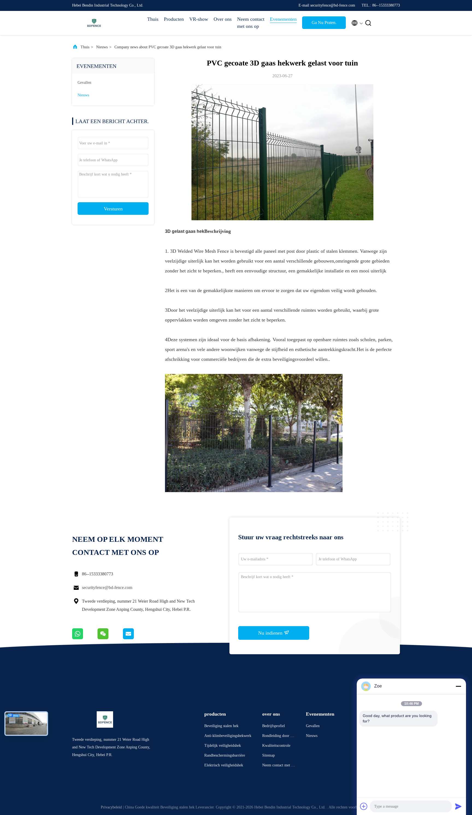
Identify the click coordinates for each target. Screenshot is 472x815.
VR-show (198, 19)
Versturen (113, 209)
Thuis (152, 19)
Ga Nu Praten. (324, 22)
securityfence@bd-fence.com (107, 587)
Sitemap (268, 755)
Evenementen (283, 19)
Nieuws (102, 47)
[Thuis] (94, 23)
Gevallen (84, 83)
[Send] (458, 806)
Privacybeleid (111, 807)
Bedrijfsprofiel (273, 726)
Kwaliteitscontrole (276, 745)
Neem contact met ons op (250, 22)
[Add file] (364, 806)
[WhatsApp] (85, 638)
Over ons (223, 19)
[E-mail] (135, 638)
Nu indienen (271, 633)
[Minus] (458, 686)
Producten (174, 19)
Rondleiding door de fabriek (278, 736)
